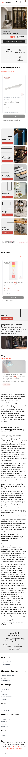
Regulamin (21, 645)
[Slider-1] (14, 44)
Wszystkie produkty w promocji (10, 256)
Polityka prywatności (6, 697)
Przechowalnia (5, 667)
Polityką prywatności (14, 649)
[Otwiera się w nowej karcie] (2, 741)
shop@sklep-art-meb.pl (14, 749)
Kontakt (3, 735)
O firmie (3, 708)
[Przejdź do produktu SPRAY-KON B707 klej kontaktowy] (13, 270)
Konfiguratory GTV (6, 719)
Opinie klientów (5, 710)
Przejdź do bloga (6, 358)
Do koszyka (14, 116)
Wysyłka (3, 678)
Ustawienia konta (5, 664)
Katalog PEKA (4, 721)
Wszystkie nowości (6, 71)
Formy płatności (5, 680)
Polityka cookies (5, 689)
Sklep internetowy (12, 753)
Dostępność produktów (7, 675)
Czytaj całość (6, 384)
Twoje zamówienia (6, 662)
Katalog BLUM (4, 726)
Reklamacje (4, 694)
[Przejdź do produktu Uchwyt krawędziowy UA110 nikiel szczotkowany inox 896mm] (14, 86)
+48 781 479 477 (17, 747)
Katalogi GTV (4, 724)
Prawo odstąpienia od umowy (9, 692)
